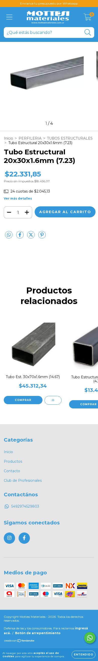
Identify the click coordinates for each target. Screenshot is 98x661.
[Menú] (9, 17)
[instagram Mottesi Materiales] (9, 538)
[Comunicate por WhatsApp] (89, 637)
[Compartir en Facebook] (20, 237)
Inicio (8, 138)
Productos (13, 461)
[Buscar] (88, 32)
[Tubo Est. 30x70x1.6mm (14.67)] (53, 400)
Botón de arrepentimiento (38, 633)
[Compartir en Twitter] (31, 237)
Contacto (12, 471)
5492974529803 (25, 506)
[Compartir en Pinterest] (42, 237)
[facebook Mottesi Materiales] (24, 538)
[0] (87, 18)
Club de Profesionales (23, 480)
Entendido (83, 654)
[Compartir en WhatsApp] (9, 235)
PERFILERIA (30, 138)
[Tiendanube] (19, 641)
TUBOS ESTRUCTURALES (70, 138)
